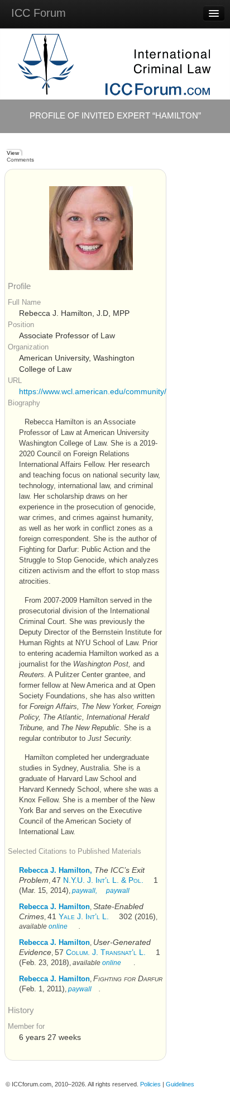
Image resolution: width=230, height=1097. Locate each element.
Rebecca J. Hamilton (54, 906)
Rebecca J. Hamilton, (55, 870)
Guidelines (180, 1084)
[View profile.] (91, 228)
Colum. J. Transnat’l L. (106, 952)
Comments (20, 160)
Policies (150, 1084)
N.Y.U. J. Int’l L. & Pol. (103, 880)
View (13, 153)
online (58, 926)
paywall (117, 890)
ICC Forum (38, 13)
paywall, (84, 890)
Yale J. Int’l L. (84, 916)
